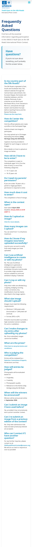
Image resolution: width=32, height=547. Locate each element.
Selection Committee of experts (15, 360)
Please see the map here (12, 114)
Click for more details (11, 222)
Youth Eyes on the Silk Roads (13, 10)
